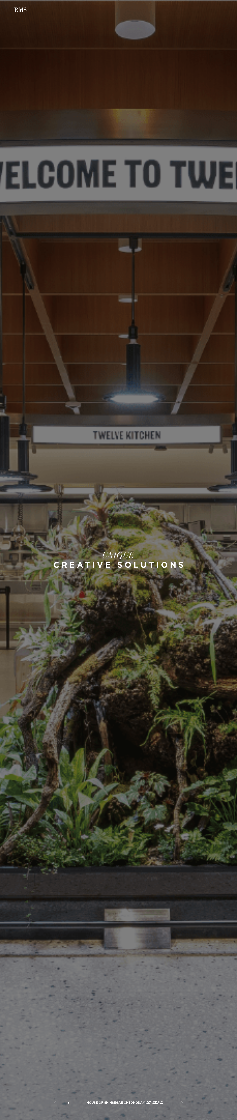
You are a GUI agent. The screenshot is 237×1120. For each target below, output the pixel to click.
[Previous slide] (55, 1102)
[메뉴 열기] (220, 10)
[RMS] (21, 9)
